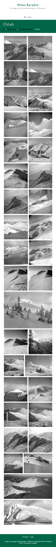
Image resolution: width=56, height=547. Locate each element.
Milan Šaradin (27, 6)
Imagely (34, 543)
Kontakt (25, 537)
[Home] (4, 29)
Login (32, 537)
